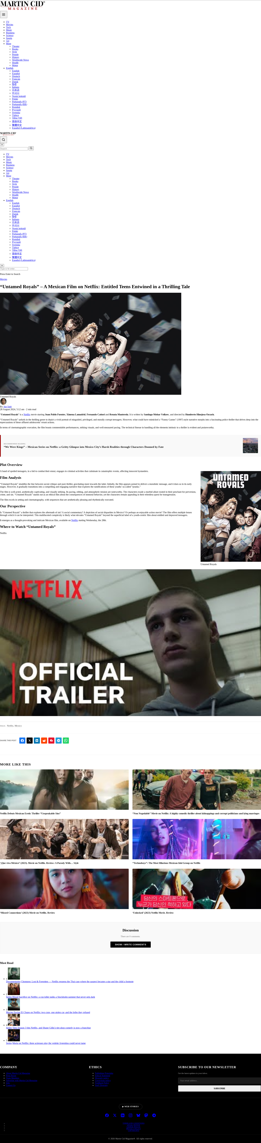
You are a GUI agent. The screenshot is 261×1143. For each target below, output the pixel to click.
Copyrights (133, 1130)
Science (9, 35)
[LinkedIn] (122, 1116)
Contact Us (10, 1085)
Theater (15, 46)
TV (7, 22)
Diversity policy (102, 1078)
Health (15, 62)
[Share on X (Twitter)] (30, 741)
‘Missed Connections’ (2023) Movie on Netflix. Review (27, 912)
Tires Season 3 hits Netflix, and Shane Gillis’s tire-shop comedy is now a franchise (51, 1027)
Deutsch (16, 76)
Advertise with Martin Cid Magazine (21, 1080)
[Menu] (3, 14)
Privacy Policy (133, 1129)
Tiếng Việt (17, 118)
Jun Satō (7, 406)
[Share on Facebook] (22, 741)
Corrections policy (103, 1080)
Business (10, 32)
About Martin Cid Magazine (18, 1073)
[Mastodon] (146, 1116)
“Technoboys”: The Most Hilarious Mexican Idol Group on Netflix (166, 863)
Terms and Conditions (133, 1123)
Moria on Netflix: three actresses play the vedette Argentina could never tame (49, 1043)
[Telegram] (154, 1116)
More (8, 43)
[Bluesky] (138, 1116)
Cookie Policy (133, 1127)
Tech (8, 27)
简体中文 (17, 121)
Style (14, 51)
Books (15, 49)
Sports (9, 38)
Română (16, 107)
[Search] (3, 139)
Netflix (27, 414)
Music (9, 30)
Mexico (18, 726)
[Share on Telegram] (59, 741)
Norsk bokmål (19, 96)
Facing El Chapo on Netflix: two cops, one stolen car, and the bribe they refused (52, 1012)
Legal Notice (133, 1125)
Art (7, 41)
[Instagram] (130, 1116)
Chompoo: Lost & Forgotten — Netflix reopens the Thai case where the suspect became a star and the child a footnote (77, 981)
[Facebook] (107, 1116)
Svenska (16, 112)
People (15, 54)
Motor (15, 65)
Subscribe (219, 1088)
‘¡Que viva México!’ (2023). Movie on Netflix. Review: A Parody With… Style (39, 863)
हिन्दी (14, 84)
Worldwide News (20, 60)
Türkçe (15, 115)
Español (16, 73)
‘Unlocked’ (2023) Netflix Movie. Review (153, 912)
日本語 (15, 90)
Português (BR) (19, 104)
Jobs (8, 1083)
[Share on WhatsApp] (66, 741)
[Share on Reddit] (44, 741)
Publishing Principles (104, 1073)
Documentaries (13, 981)
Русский (16, 110)
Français (16, 79)
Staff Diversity (101, 1085)
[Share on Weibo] (51, 741)
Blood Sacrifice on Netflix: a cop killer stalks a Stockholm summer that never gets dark (53, 997)
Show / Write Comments (130, 944)
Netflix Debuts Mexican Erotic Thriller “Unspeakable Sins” (30, 813)
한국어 (15, 93)
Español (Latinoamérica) (23, 128)
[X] (115, 1116)
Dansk (15, 81)
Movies (9, 24)
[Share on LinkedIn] (37, 741)
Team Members (12, 1078)
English (9, 68)
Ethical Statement (102, 1076)
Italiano (15, 87)
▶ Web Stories (130, 1107)
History (15, 57)
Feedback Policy (102, 1083)
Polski (15, 99)
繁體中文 (17, 125)
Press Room (11, 1076)
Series (9, 997)
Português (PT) (19, 101)
